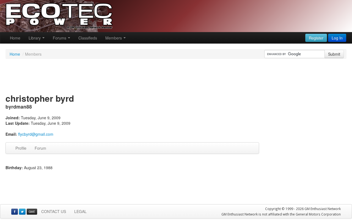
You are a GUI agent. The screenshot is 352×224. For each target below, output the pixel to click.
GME (32, 211)
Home (15, 38)
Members (114, 38)
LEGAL (80, 211)
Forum (40, 148)
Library (35, 38)
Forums (60, 38)
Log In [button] (337, 38)
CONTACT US (53, 211)
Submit (334, 54)
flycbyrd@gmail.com (35, 134)
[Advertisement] (176, 76)
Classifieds (87, 38)
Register (316, 38)
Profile (20, 148)
